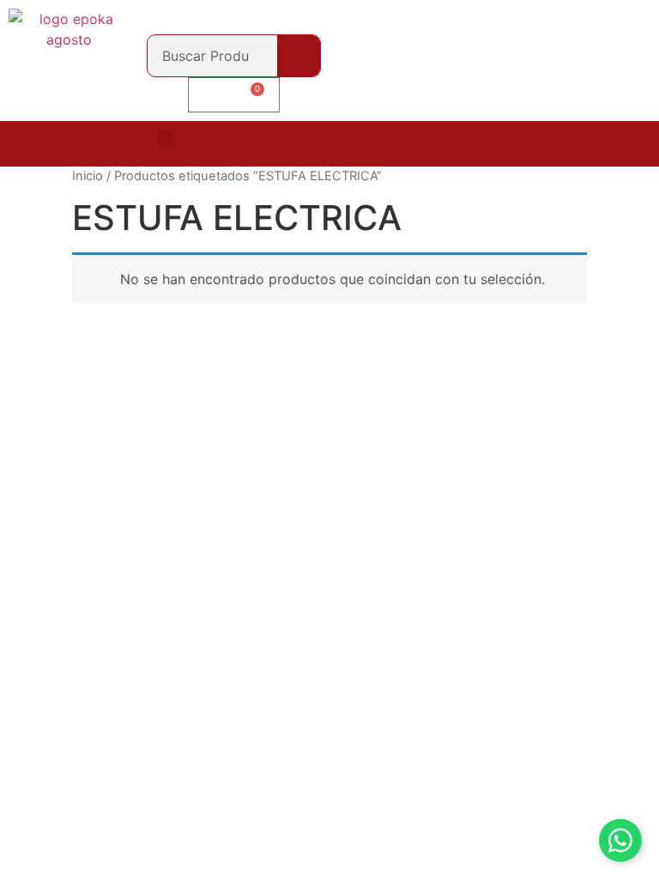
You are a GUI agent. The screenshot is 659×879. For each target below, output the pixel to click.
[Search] (298, 55)
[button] (166, 139)
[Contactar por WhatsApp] (620, 840)
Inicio (87, 176)
